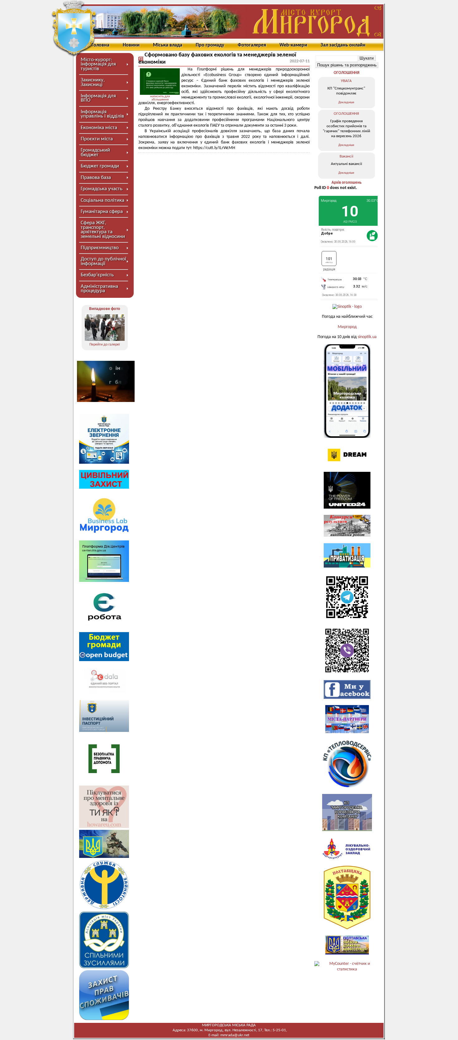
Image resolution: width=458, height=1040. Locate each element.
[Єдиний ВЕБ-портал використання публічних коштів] (104, 692)
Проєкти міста (97, 139)
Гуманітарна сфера (102, 211)
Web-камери (293, 45)
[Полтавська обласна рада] (347, 928)
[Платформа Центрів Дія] (104, 580)
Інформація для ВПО (98, 98)
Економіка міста (99, 127)
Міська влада (167, 45)
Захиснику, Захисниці (93, 82)
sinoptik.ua (367, 337)
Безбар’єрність (97, 275)
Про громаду (210, 45)
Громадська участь (101, 188)
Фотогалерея (252, 45)
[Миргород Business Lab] (104, 532)
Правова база (96, 177)
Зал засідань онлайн (343, 45)
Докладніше (346, 102)
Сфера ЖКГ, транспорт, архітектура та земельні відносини (103, 229)
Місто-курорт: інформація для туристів (98, 64)
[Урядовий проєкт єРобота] (104, 624)
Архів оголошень (346, 183)
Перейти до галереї (104, 344)
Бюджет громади (100, 166)
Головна (100, 45)
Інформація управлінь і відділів (102, 114)
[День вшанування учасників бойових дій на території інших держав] (105, 327)
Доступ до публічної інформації (103, 261)
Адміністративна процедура (99, 288)
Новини (131, 45)
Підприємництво (100, 247)
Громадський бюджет (95, 152)
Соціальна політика (102, 200)
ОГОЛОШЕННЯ (346, 73)
